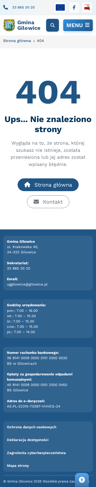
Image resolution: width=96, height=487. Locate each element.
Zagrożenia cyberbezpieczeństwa (36, 453)
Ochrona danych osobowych (31, 427)
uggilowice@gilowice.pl (27, 284)
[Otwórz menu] (78, 25)
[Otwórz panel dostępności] (82, 480)
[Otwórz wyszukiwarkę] (52, 25)
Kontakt (52, 202)
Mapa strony (18, 466)
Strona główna (52, 185)
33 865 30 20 (23, 7)
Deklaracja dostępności (28, 440)
